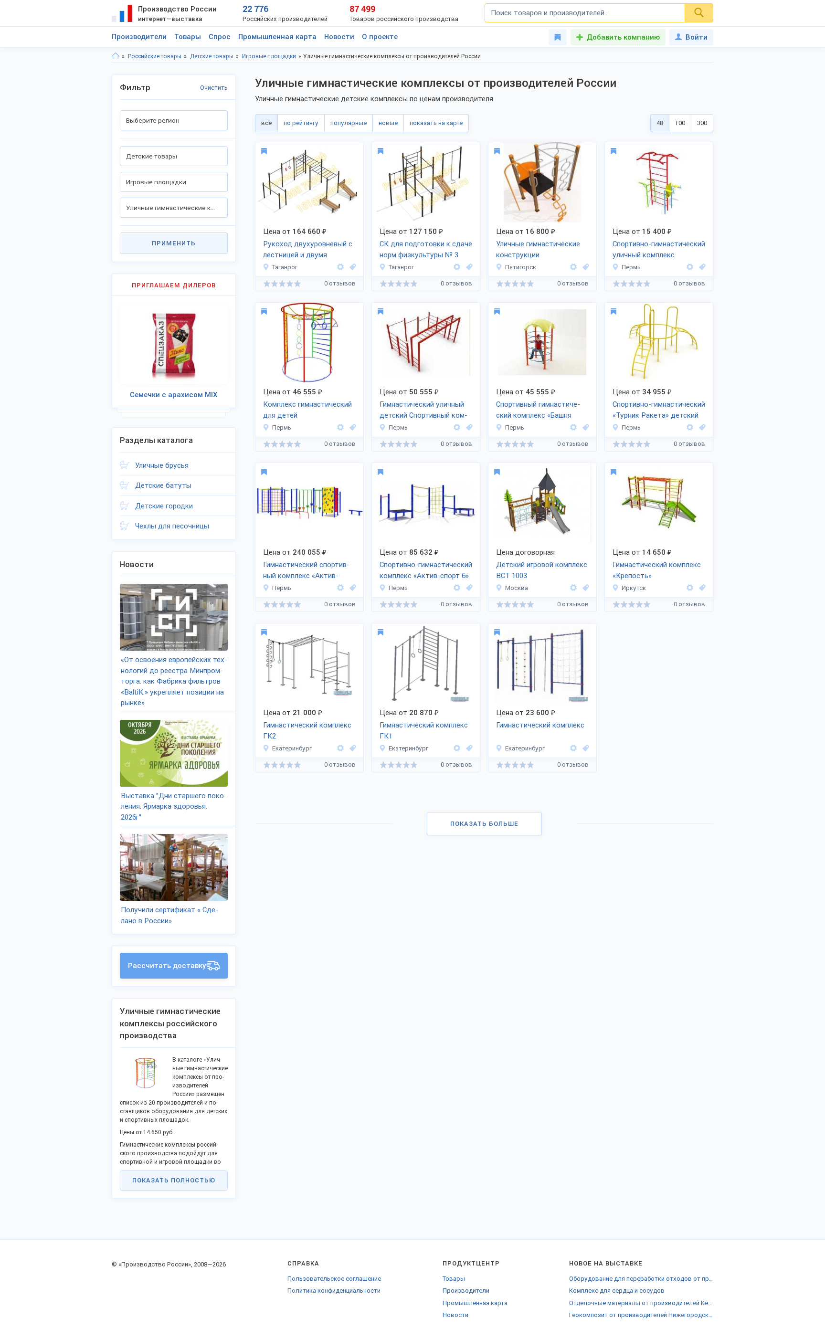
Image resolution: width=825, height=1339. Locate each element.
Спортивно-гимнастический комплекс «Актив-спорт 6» (426, 570)
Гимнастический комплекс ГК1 (424, 730)
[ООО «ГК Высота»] (573, 587)
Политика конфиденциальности (334, 1290)
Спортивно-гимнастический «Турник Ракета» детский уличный (659, 410)
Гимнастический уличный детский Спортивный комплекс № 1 (423, 410)
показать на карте (436, 123)
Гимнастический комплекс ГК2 (307, 730)
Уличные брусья (162, 465)
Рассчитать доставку (167, 965)
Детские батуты (163, 485)
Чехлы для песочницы (172, 526)
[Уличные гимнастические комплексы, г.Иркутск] (701, 587)
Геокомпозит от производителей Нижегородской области (641, 1314)
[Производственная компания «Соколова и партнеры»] (573, 267)
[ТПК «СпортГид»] (690, 587)
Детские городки (164, 506)
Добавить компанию (623, 37)
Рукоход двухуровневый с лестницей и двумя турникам (307, 250)
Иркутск (634, 587)
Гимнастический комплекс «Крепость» (657, 570)
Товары (187, 36)
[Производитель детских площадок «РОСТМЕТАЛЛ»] (340, 267)
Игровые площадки (269, 56)
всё (266, 123)
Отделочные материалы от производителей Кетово (641, 1303)
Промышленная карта (277, 36)
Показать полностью (173, 1180)
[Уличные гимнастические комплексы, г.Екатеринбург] (351, 748)
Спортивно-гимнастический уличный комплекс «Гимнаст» (659, 250)
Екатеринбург (292, 748)
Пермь (631, 267)
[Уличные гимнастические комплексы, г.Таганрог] (351, 267)
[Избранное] (558, 37)
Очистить (214, 87)
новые (388, 123)
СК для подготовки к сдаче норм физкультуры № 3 (426, 249)
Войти (697, 37)
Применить (174, 243)
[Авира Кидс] (690, 267)
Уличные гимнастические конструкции (538, 249)
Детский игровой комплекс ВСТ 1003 (541, 570)
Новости (339, 36)
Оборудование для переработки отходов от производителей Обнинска (641, 1278)
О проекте (380, 36)
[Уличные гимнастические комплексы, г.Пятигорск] (584, 267)
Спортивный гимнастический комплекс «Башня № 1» (538, 410)
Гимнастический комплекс (540, 725)
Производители (139, 36)
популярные (348, 123)
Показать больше (484, 823)
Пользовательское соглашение (334, 1278)
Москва (516, 587)
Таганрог (284, 267)
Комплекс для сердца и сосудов (617, 1290)
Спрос (220, 36)
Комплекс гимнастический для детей (307, 410)
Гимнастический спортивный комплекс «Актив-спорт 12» (306, 570)
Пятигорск (520, 267)
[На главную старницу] (115, 56)
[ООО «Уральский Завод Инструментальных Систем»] (340, 748)
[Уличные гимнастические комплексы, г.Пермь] (701, 267)
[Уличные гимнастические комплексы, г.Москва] (584, 587)
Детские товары (211, 56)
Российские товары (154, 56)
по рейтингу (301, 123)
